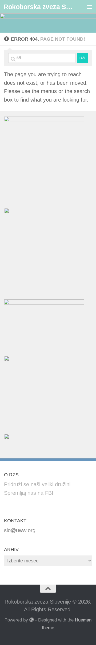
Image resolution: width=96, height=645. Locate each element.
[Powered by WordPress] (31, 619)
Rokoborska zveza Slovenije (38, 6)
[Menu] (89, 6)
